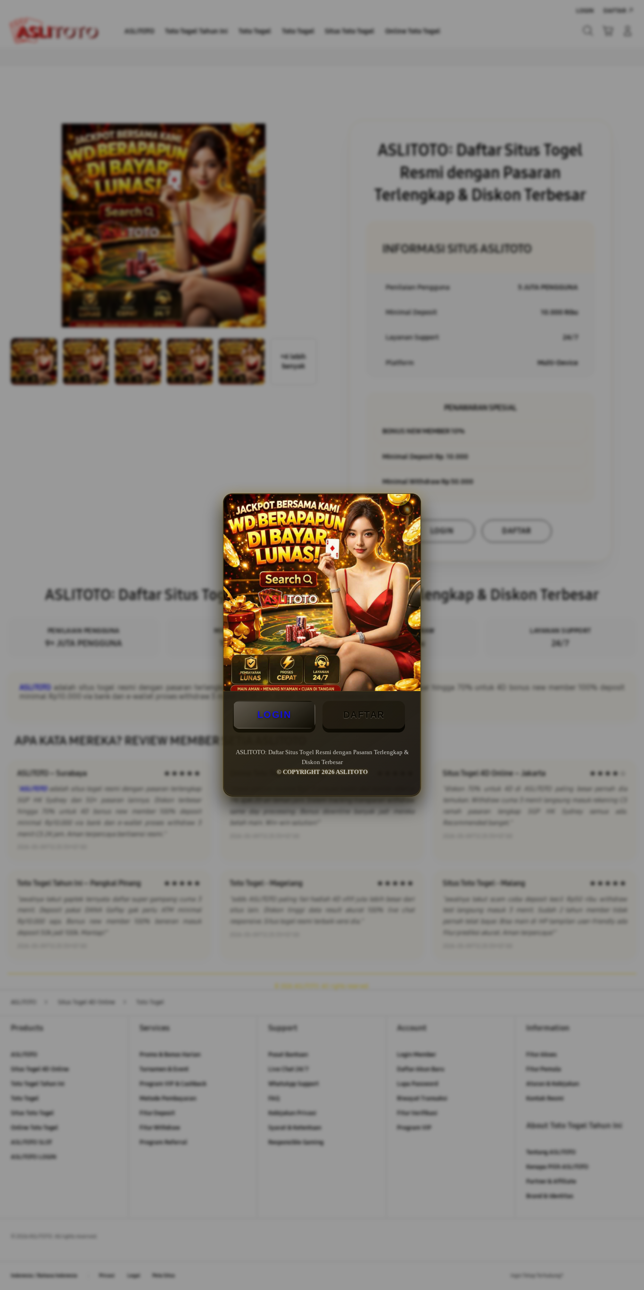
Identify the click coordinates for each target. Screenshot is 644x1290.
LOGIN (274, 714)
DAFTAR (364, 714)
